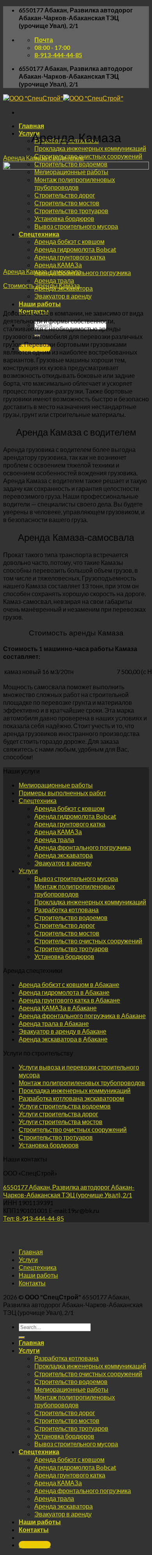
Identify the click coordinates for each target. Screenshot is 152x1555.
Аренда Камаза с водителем (43, 157)
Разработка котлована (66, 909)
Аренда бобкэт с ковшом (69, 808)
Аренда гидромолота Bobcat (75, 816)
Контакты (32, 1283)
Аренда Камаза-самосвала (42, 271)
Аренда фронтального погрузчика (82, 272)
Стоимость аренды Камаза (41, 285)
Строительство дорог (64, 925)
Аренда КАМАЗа (58, 264)
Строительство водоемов (71, 917)
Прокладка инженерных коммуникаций (90, 148)
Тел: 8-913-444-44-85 (33, 1218)
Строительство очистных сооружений (88, 156)
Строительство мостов (66, 933)
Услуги (29, 133)
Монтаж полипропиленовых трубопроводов (74, 890)
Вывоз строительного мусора (76, 878)
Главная (31, 125)
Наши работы (40, 303)
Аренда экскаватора (63, 855)
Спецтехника (38, 800)
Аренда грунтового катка (69, 824)
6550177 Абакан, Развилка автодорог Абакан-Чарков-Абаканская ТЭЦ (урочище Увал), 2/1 (68, 1190)
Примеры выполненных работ (62, 792)
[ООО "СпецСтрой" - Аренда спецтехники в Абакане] (63, 98)
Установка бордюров (64, 956)
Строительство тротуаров (71, 948)
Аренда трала (54, 280)
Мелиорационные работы (56, 785)
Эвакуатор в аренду (63, 296)
